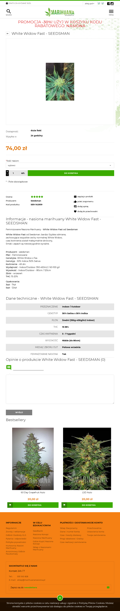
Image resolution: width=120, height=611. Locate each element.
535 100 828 (18, 576)
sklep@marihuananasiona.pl (27, 580)
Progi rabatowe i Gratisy (71, 538)
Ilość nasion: (12, 161)
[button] (94, 196)
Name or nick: (9, 367)
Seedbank (38, 531)
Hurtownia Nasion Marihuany (15, 546)
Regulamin (11, 528)
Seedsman (36, 201)
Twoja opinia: (9, 375)
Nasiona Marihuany (42, 538)
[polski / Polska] (103, 2)
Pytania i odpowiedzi (16, 538)
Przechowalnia (94, 528)
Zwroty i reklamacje (15, 531)
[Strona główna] (60, 12)
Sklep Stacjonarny (68, 528)
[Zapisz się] (108, 587)
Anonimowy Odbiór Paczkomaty (15, 552)
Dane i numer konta (70, 531)
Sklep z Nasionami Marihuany (42, 548)
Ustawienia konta (95, 531)
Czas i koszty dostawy (70, 535)
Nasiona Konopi (40, 534)
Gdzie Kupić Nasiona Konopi (43, 542)
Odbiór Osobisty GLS (16, 535)
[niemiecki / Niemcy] (99, 2)
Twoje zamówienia (96, 535)
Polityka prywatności (16, 542)
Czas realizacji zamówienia (73, 542)
